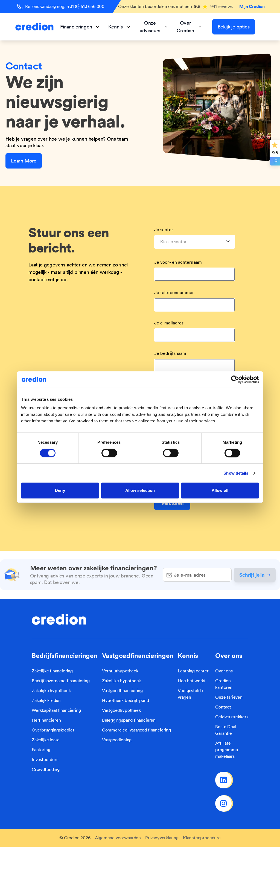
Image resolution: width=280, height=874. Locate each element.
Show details (235, 473)
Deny (60, 490)
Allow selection (140, 490)
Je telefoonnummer (174, 292)
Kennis (115, 27)
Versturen (172, 503)
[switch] (109, 453)
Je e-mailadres (168, 323)
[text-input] (197, 575)
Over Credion (185, 26)
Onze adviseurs (150, 26)
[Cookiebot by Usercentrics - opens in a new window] (235, 379)
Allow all (220, 490)
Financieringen (76, 27)
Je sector (163, 229)
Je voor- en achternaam (178, 262)
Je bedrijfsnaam (170, 353)
